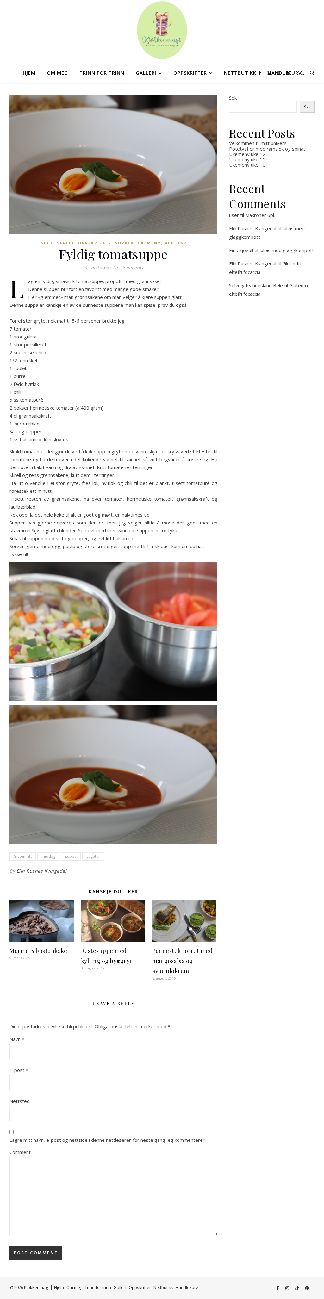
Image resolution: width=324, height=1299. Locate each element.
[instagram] (269, 73)
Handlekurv (187, 1287)
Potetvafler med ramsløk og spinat (267, 148)
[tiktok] (279, 73)
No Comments (128, 267)
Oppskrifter (190, 73)
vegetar (93, 856)
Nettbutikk (240, 73)
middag (48, 856)
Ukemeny (149, 243)
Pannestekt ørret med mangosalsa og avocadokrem (182, 961)
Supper (124, 243)
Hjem (29, 73)
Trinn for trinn (101, 73)
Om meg (57, 73)
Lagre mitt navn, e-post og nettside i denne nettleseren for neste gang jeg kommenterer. (107, 1140)
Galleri (146, 73)
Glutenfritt (57, 243)
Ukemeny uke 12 (247, 154)
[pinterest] (288, 73)
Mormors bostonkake (38, 951)
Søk (233, 98)
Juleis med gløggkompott (286, 250)
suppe (71, 856)
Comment (20, 1152)
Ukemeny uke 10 (247, 165)
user (234, 215)
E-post (18, 1070)
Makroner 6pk (260, 215)
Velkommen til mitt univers (258, 143)
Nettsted (19, 1101)
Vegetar (176, 243)
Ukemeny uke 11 (247, 159)
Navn (16, 1039)
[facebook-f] (261, 73)
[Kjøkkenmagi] (162, 30)
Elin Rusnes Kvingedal (41, 871)
